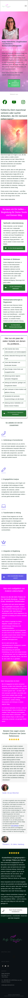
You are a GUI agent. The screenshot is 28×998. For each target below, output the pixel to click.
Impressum (10, 994)
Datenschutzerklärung (16, 994)
